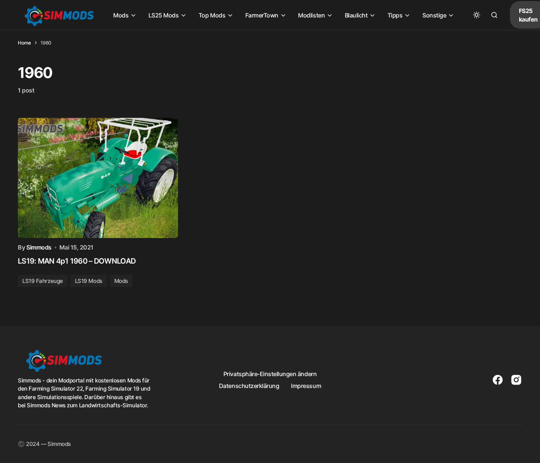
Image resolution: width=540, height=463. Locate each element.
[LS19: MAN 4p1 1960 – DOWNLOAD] (98, 178)
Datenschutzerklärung (249, 385)
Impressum (306, 385)
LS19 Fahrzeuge (42, 280)
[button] (476, 14)
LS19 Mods (88, 280)
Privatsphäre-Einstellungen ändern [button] (270, 374)
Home (24, 43)
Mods (121, 280)
